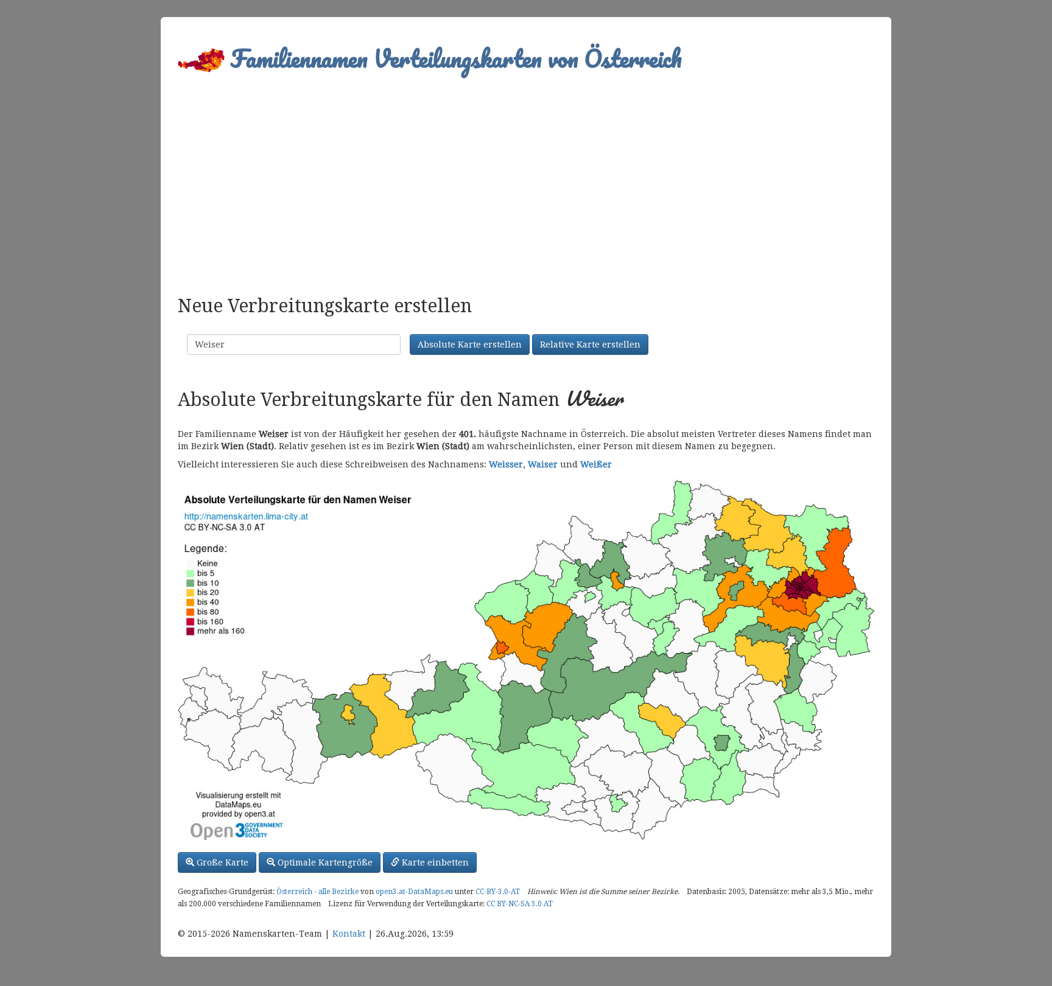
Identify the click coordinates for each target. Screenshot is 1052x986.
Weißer (596, 464)
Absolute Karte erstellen (470, 344)
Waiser (543, 464)
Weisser (506, 464)
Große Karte (221, 862)
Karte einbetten (434, 862)
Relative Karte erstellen (590, 344)
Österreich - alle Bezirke (317, 891)
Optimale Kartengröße (324, 862)
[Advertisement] (526, 180)
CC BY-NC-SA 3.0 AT (519, 904)
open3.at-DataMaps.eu (414, 891)
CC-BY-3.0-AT (497, 891)
